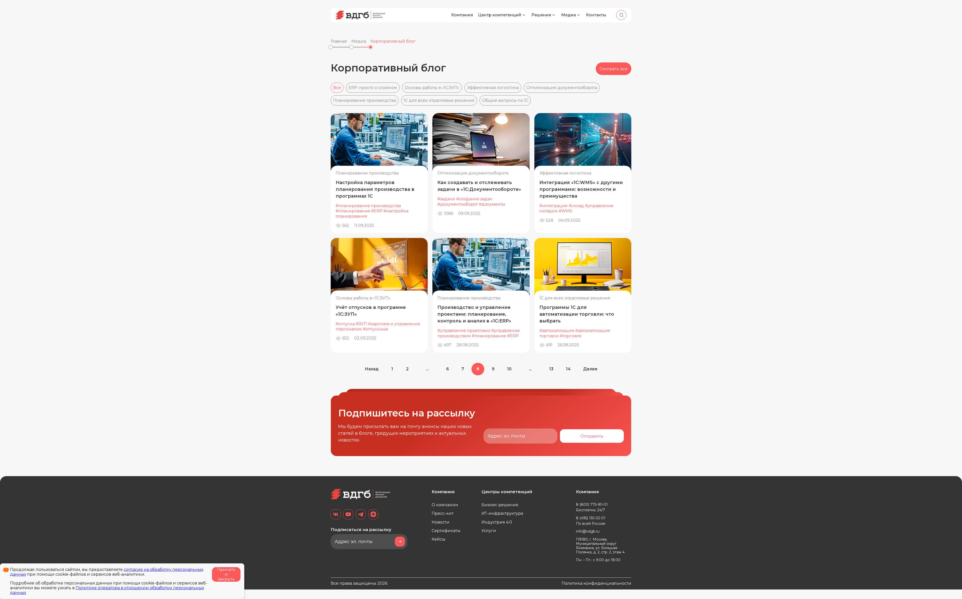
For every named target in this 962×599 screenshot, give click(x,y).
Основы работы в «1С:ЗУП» (432, 87)
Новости (440, 522)
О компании (445, 504)
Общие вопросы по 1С (505, 100)
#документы (492, 204)
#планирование (353, 211)
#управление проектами (463, 330)
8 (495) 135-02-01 (590, 518)
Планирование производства (364, 100)
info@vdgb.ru (587, 531)
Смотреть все (613, 68)
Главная (339, 41)
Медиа (568, 15)
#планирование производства (368, 205)
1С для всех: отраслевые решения (439, 100)
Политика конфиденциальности (596, 583)
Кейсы (438, 539)
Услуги (489, 530)
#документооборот (457, 204)
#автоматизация (556, 330)
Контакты (596, 15)
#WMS (565, 211)
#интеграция (553, 205)
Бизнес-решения (500, 504)
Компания (462, 15)
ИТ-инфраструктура (502, 513)
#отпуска (345, 323)
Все (337, 87)
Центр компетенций (499, 15)
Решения (541, 15)
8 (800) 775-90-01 (592, 504)
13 (551, 369)
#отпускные (375, 329)
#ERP (377, 211)
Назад (372, 369)
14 (568, 369)
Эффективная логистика (493, 87)
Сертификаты (446, 530)
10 (509, 369)
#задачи (446, 199)
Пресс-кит (442, 513)
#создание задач (474, 199)
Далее (590, 369)
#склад (576, 205)
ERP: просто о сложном (372, 87)
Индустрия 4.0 (497, 522)
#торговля (571, 335)
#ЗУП (361, 323)
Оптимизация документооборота (561, 87)
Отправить (591, 436)
